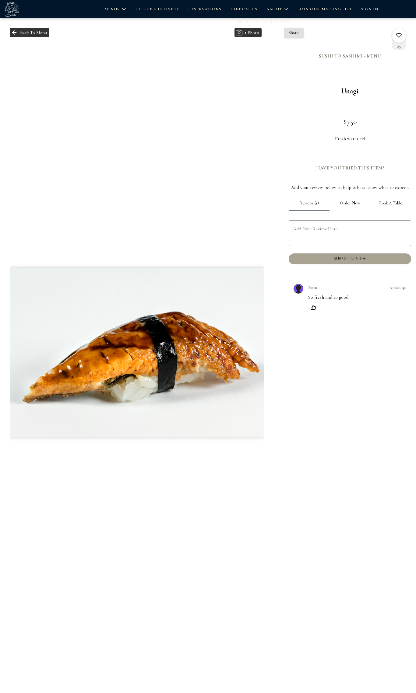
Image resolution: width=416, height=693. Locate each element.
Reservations (204, 9)
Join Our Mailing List (325, 9)
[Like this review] (315, 307)
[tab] (309, 203)
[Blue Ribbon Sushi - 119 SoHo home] (32, 9)
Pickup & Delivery (157, 9)
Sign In (369, 9)
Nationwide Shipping (263, 21)
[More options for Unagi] (399, 35)
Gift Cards (244, 9)
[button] (116, 9)
